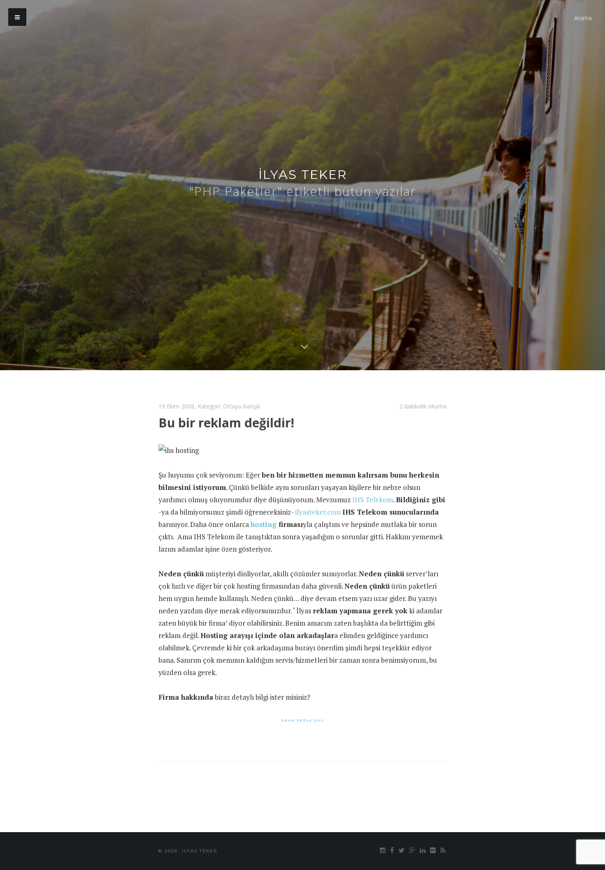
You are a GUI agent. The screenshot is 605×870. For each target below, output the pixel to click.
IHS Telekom (372, 499)
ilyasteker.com (318, 512)
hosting (264, 524)
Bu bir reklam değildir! (226, 422)
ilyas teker (302, 174)
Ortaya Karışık (241, 406)
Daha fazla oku (302, 720)
